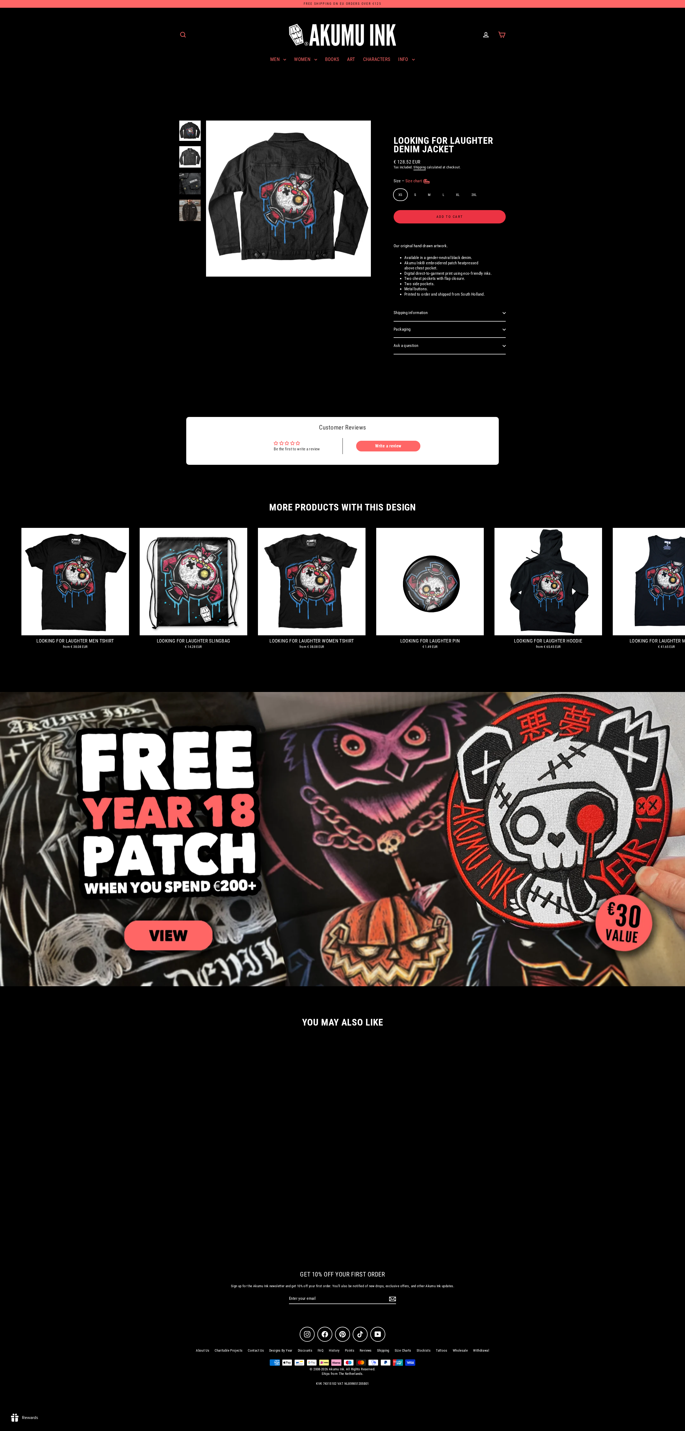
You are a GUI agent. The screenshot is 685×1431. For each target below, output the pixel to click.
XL (458, 195)
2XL (474, 195)
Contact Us (256, 1350)
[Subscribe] (391, 1299)
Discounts (305, 1350)
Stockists (424, 1350)
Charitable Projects (228, 1350)
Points (349, 1350)
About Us (202, 1350)
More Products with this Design (342, 507)
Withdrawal (481, 1350)
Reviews (366, 1350)
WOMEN (302, 59)
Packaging (402, 329)
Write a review (388, 445)
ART (351, 59)
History (334, 1350)
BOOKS (332, 59)
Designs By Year (280, 1350)
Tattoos (441, 1350)
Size (408, 181)
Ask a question (406, 345)
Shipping (419, 167)
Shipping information (411, 312)
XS (400, 195)
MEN (275, 59)
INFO (403, 59)
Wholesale (460, 1350)
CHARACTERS (376, 59)
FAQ (321, 1350)
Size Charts (403, 1350)
